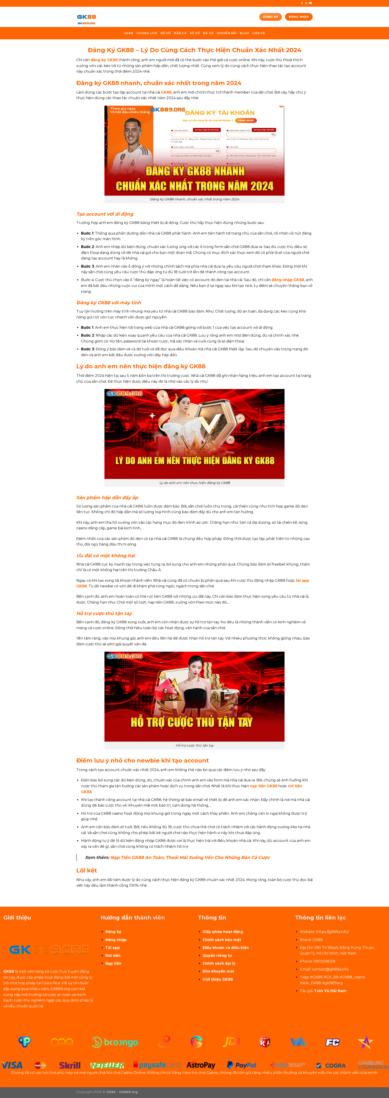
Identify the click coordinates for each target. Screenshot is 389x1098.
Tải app (112, 948)
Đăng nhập (116, 940)
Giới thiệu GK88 (218, 979)
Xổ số (195, 33)
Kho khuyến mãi (218, 971)
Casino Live (146, 33)
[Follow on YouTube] (310, 3)
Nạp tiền (113, 963)
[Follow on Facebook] (302, 3)
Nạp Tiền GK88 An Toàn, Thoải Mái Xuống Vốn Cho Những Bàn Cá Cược (190, 857)
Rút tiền (112, 955)
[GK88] (98, 17)
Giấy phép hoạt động (223, 932)
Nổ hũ (166, 33)
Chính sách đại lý (219, 963)
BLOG (244, 33)
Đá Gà (208, 33)
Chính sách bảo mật (222, 940)
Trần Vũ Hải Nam (330, 991)
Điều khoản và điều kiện (226, 948)
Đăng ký (113, 932)
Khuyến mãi (227, 33)
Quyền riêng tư (217, 955)
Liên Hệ (258, 33)
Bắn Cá (180, 33)
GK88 (128, 33)
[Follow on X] (306, 3)
